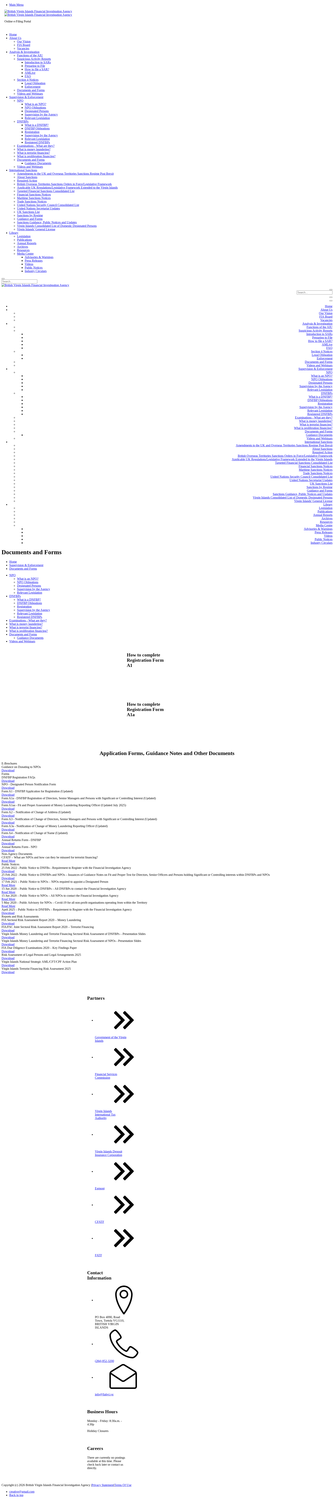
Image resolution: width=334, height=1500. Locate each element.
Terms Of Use (122, 1485)
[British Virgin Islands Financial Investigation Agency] (38, 13)
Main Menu (16, 4)
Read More (8, 860)
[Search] (3, 278)
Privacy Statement (103, 1485)
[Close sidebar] (330, 300)
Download (8, 770)
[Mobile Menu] (330, 297)
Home (13, 561)
